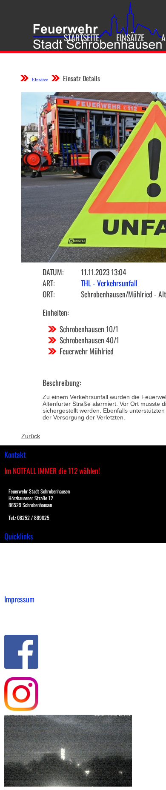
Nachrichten (20, 576)
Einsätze (130, 37)
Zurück (30, 436)
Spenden (15, 584)
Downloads (18, 558)
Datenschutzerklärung (34, 621)
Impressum (19, 612)
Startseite (81, 37)
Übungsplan (20, 567)
